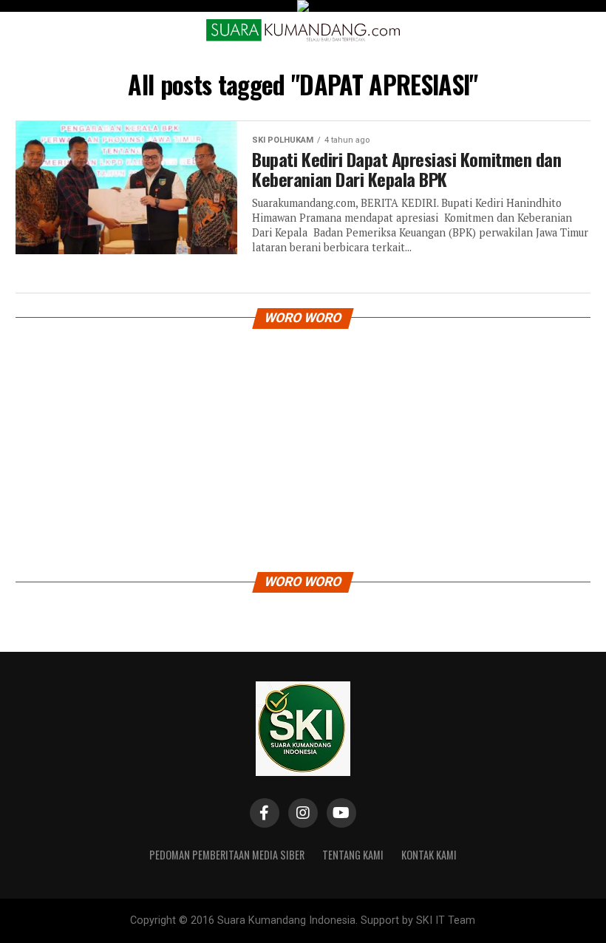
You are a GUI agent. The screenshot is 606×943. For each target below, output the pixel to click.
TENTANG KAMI (353, 854)
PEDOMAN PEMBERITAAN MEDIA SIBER (226, 854)
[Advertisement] (303, 446)
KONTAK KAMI (429, 854)
